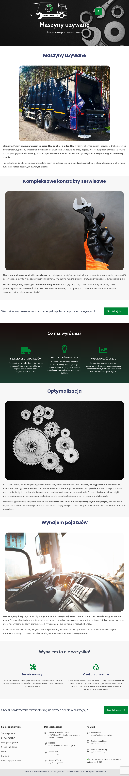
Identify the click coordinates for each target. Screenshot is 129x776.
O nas (4, 751)
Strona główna (8, 733)
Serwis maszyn (33, 674)
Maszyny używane (9, 742)
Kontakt (5, 756)
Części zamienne (96, 674)
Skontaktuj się (114, 311)
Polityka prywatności (11, 760)
